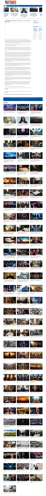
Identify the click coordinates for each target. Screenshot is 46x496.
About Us (8, 5)
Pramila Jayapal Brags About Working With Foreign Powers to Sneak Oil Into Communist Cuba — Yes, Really (6, 15)
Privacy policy (21, 99)
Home (5, 5)
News (11, 5)
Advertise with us (24, 99)
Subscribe (18, 5)
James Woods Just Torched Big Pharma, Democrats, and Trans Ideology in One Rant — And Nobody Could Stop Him (25, 14)
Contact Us (14, 5)
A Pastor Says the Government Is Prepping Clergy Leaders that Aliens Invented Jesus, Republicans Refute (35, 14)
